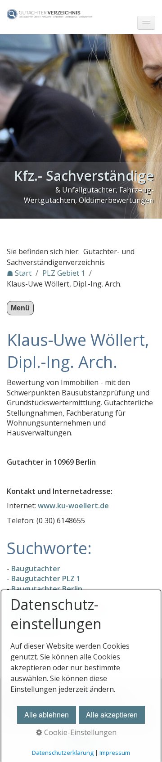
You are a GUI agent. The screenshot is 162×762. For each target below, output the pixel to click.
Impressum (114, 753)
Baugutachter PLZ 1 (46, 578)
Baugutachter (35, 569)
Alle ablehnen (46, 714)
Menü (20, 308)
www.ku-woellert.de (73, 506)
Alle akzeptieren (112, 714)
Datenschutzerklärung (63, 753)
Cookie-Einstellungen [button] (79, 732)
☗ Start (19, 273)
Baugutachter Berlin (46, 589)
